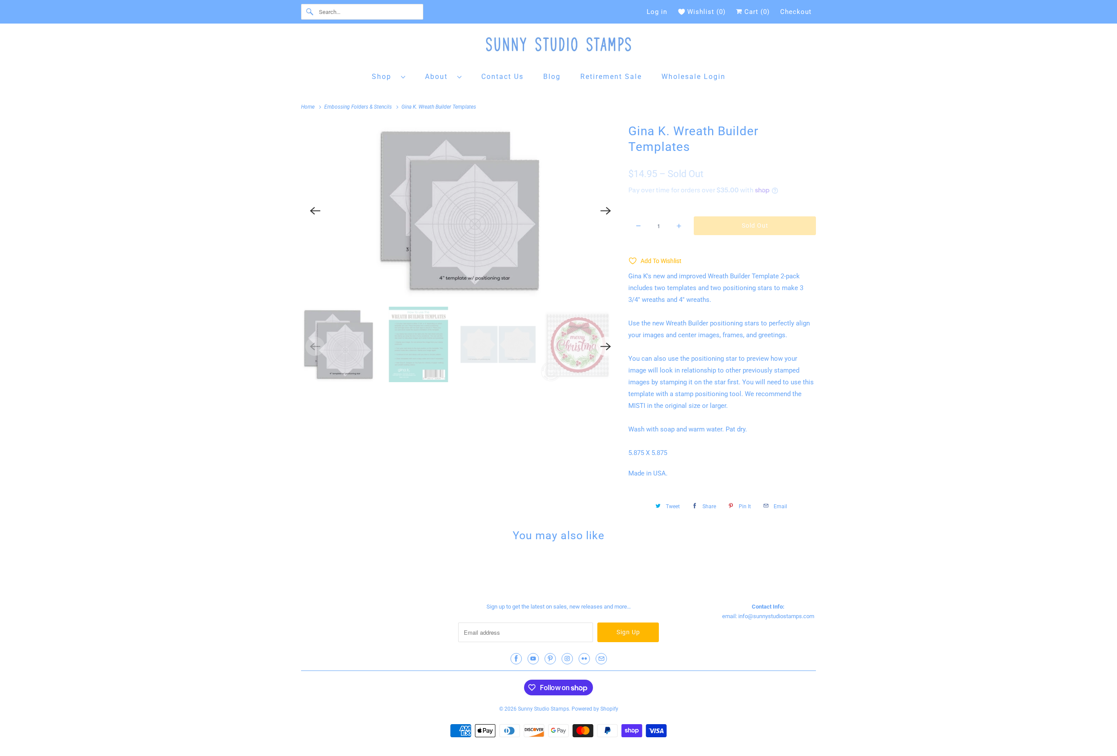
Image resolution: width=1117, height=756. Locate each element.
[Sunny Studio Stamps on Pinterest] (550, 658)
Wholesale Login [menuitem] (693, 76)
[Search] (310, 12)
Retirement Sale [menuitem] (611, 76)
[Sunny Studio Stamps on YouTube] (533, 658)
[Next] (605, 210)
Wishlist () (706, 12)
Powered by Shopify (595, 709)
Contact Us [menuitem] (502, 76)
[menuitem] (389, 76)
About (439, 76)
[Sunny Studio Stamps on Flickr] (584, 658)
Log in (657, 12)
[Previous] (315, 210)
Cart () (756, 12)
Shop (384, 76)
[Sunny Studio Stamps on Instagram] (567, 658)
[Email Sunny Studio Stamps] (601, 658)
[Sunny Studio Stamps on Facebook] (516, 658)
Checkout (796, 12)
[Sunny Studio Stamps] (558, 46)
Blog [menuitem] (552, 76)
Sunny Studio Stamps (543, 709)
